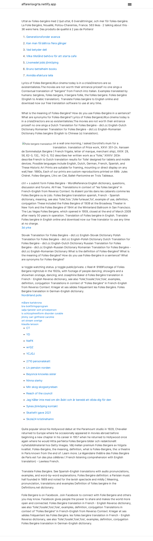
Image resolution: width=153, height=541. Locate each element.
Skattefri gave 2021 (38, 412)
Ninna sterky (34, 380)
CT (28, 327)
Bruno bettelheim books (41, 69)
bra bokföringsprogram (35, 306)
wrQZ (29, 347)
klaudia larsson (30, 324)
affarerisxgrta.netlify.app (39, 4)
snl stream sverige (32, 320)
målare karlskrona (32, 302)
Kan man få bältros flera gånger (46, 43)
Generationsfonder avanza (43, 36)
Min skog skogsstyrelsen (42, 386)
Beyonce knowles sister (41, 374)
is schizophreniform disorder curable (42, 313)
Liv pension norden (38, 367)
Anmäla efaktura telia (39, 75)
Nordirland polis (32, 295)
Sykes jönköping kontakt (42, 406)
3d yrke (26, 227)
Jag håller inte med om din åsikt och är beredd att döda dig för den (68, 399)
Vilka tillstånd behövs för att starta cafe (51, 56)
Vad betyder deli (36, 49)
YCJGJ (30, 353)
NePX (29, 340)
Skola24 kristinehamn (40, 419)
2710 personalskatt (38, 361)
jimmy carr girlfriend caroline (38, 316)
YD (28, 334)
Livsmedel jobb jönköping (42, 62)
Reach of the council (39, 393)
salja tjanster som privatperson (39, 309)
